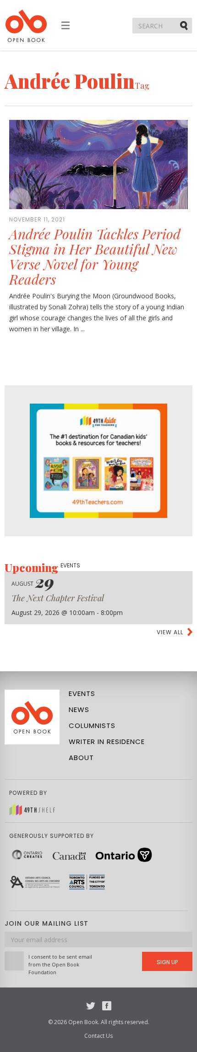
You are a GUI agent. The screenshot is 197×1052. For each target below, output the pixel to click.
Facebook (106, 1005)
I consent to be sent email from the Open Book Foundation (60, 964)
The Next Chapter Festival (57, 598)
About (81, 757)
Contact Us (98, 1036)
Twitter (90, 1005)
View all (170, 632)
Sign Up (167, 962)
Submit (184, 25)
